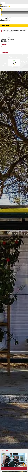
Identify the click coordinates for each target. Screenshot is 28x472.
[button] (26, 23)
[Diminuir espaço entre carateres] (8, 20)
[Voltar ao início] (2, 23)
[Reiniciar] (8, 6)
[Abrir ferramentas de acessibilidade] (1, 5)
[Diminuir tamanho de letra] (7, 18)
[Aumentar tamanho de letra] (8, 18)
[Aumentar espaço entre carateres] (9, 20)
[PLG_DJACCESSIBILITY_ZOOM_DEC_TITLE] (9, 17)
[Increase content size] (10, 17)
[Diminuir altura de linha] (6, 19)
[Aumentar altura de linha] (7, 19)
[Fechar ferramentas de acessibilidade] (9, 6)
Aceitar (14, 64)
